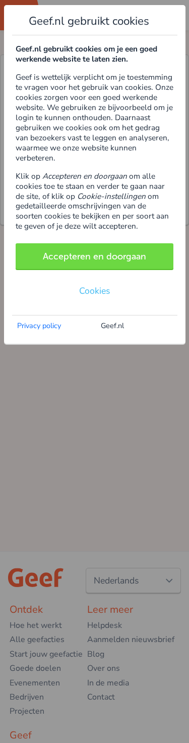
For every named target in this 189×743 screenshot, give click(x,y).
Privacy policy (39, 326)
